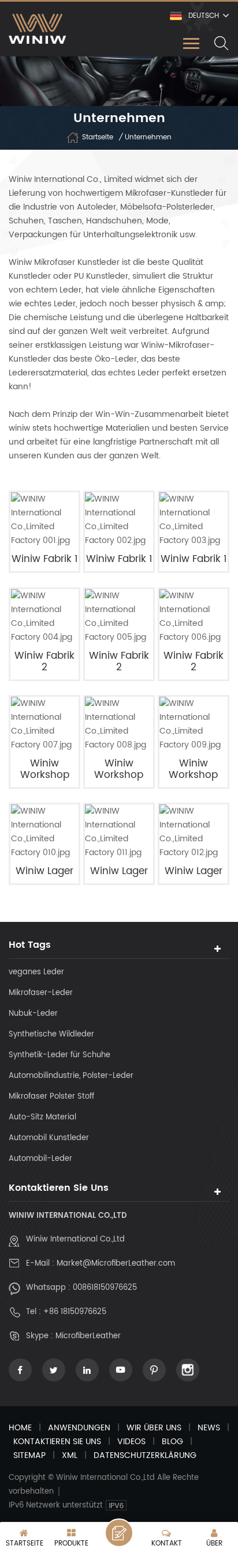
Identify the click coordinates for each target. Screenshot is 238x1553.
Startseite (97, 137)
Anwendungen (79, 1427)
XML (69, 1455)
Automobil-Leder (40, 1159)
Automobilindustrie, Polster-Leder (71, 1076)
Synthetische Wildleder (51, 1034)
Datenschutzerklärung (145, 1455)
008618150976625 (105, 1288)
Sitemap (29, 1455)
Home (20, 1427)
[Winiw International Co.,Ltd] (37, 28)
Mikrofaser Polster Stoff (51, 1097)
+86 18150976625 (74, 1312)
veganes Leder (36, 972)
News (209, 1427)
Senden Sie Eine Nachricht (119, 1532)
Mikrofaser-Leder (41, 993)
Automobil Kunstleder (49, 1138)
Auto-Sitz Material (42, 1117)
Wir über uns (154, 1427)
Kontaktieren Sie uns (57, 1441)
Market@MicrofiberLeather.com (116, 1264)
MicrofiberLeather (88, 1336)
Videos (131, 1441)
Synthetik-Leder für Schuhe (59, 1055)
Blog (172, 1441)
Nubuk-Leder (33, 1014)
